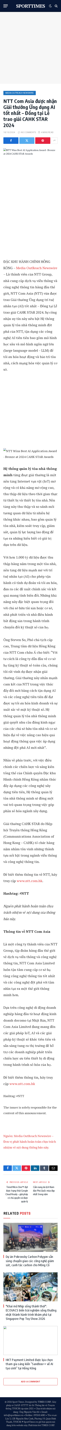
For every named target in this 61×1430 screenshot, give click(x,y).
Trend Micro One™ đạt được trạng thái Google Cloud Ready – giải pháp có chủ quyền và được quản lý (16, 1194)
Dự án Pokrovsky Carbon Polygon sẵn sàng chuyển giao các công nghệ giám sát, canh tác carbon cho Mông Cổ (30, 1261)
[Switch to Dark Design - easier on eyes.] (50, 6)
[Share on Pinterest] (42, 140)
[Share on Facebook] (10, 140)
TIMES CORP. (44, 1401)
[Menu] (5, 6)
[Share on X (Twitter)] (26, 140)
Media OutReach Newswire (19, 93)
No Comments (28, 132)
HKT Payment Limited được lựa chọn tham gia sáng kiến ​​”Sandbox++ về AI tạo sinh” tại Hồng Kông (29, 1364)
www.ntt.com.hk (29, 880)
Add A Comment (30, 1381)
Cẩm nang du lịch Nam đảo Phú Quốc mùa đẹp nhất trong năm (44, 1191)
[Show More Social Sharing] (54, 140)
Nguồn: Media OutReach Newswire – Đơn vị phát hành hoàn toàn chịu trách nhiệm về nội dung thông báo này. (29, 1141)
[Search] (56, 6)
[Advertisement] (30, 48)
